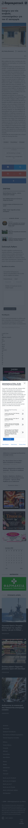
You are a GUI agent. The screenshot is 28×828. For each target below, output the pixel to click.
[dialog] (14, 414)
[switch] (22, 414)
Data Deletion (5, 444)
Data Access (14, 444)
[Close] (25, 383)
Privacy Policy (22, 444)
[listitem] (14, 410)
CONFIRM (8, 439)
